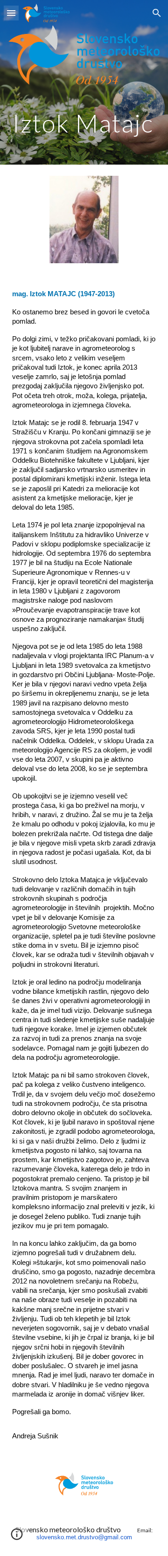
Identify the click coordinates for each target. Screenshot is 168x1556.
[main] (84, 123)
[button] (11, 13)
